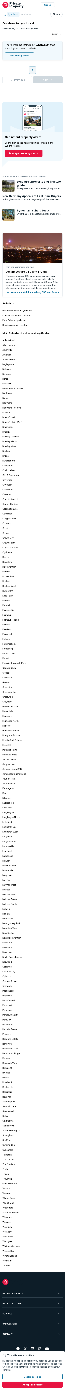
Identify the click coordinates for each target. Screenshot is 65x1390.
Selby (5, 1116)
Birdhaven (7, 393)
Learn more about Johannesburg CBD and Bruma (32, 292)
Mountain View (9, 928)
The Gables (8, 1159)
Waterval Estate (10, 1212)
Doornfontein (9, 566)
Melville (6, 909)
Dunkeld (6, 581)
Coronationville (10, 509)
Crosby (6, 528)
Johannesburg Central (28, 28)
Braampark (7, 427)
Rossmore (7, 1092)
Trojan (5, 1174)
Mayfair (6, 880)
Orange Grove (9, 981)
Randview (7, 1043)
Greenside (7, 687)
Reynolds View (9, 1063)
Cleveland (7, 494)
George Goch (9, 668)
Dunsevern (7, 591)
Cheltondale (8, 470)
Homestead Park (10, 730)
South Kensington (11, 1130)
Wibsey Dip (8, 1251)
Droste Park (8, 576)
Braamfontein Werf (12, 422)
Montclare (7, 918)
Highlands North (10, 721)
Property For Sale (12, 1293)
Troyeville (7, 1178)
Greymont (7, 701)
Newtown (7, 952)
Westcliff (7, 1231)
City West (7, 484)
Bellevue (6, 369)
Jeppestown (8, 764)
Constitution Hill (10, 499)
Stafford (6, 1140)
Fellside (6, 639)
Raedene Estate (10, 1039)
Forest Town (8, 653)
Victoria (6, 1188)
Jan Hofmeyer (9, 759)
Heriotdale (7, 711)
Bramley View (9, 446)
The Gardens (8, 1164)
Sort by (55, 34)
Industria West (9, 754)
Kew (4, 793)
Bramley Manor (9, 441)
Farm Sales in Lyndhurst (14, 320)
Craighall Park (9, 518)
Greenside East (9, 692)
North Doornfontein (12, 957)
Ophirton (6, 976)
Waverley (7, 1217)
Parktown (7, 1010)
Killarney (6, 798)
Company (7, 1334)
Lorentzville (8, 846)
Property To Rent (12, 1304)
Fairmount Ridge (10, 619)
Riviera (5, 1077)
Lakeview (6, 807)
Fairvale (6, 624)
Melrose (6, 889)
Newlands (7, 947)
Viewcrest (7, 1193)
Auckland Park (9, 359)
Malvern (6, 860)
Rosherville (7, 1087)
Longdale (7, 836)
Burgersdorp (8, 460)
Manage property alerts (23, 153)
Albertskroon (8, 345)
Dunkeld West (9, 586)
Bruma (5, 456)
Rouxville (6, 1096)
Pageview (7, 995)
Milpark (6, 913)
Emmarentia (8, 610)
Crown (5, 533)
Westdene (7, 1236)
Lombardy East (9, 827)
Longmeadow (9, 841)
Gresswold (7, 697)
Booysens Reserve (11, 407)
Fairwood (7, 634)
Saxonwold (8, 1111)
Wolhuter (6, 1260)
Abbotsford (8, 340)
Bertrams (6, 383)
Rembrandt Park (10, 1048)
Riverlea (6, 1072)
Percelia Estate (9, 1029)
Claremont (7, 489)
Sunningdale (8, 1145)
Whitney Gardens (11, 1246)
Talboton (7, 1154)
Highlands (7, 716)
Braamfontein (9, 417)
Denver (6, 557)
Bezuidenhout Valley (12, 388)
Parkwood (7, 1024)
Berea (5, 378)
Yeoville (6, 1265)
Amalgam (6, 354)
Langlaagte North (11, 817)
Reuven (6, 1058)
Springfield (7, 1135)
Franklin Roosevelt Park (14, 663)
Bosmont (6, 412)
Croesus (6, 523)
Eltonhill (6, 605)
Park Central (8, 1000)
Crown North (8, 542)
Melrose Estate (9, 899)
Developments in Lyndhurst (15, 325)
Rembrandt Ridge (11, 1053)
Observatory (8, 971)
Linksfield (7, 822)
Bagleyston (8, 364)
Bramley (6, 431)
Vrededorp (7, 1207)
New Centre (8, 933)
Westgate (7, 1241)
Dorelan (6, 571)
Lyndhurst (7, 851)
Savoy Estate (9, 1106)
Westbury (7, 1227)
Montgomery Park (11, 923)
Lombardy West (10, 831)
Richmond (7, 1068)
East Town (7, 595)
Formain (6, 658)
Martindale (7, 870)
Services (7, 1314)
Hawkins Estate (10, 706)
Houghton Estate (11, 735)
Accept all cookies (33, 1384)
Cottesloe (7, 513)
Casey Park (8, 465)
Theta (5, 1169)
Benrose (6, 374)
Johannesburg (8, 28)
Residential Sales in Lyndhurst (17, 310)
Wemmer (6, 1222)
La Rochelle (8, 802)
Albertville (7, 350)
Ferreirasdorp (9, 644)
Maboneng (7, 856)
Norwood (7, 962)
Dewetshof (8, 562)
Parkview (6, 1019)
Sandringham (8, 1101)
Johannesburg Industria (14, 774)
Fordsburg (7, 648)
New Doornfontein (11, 938)
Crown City (8, 538)
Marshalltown (9, 865)
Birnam (5, 398)
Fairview (6, 629)
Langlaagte (8, 812)
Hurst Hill (6, 745)
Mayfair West (9, 885)
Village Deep (8, 1198)
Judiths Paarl (8, 783)
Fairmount (7, 615)
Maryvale (6, 875)
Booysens (7, 403)
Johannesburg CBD (12, 769)
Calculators (9, 1324)
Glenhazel (7, 677)
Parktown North (10, 1015)
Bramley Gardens (10, 436)
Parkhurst (7, 1005)
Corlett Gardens (10, 504)
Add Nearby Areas (19, 55)
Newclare (7, 942)
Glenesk (6, 672)
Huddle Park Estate (12, 740)
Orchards (7, 986)
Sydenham (7, 1150)
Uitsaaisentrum (9, 1183)
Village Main (8, 1203)
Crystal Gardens (10, 547)
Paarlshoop (8, 990)
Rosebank (7, 1082)
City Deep (7, 480)
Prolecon (6, 1034)
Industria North (9, 750)
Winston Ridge (9, 1256)
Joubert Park (8, 778)
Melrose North (9, 904)
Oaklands (7, 966)
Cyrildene (7, 552)
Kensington (8, 788)
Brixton (6, 451)
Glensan (6, 682)
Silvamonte (7, 1121)
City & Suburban (10, 475)
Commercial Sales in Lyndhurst (17, 315)
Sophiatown (8, 1125)
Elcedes (6, 600)
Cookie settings (32, 1377)
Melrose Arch (9, 894)
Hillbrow (6, 725)
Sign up (47, 5)
